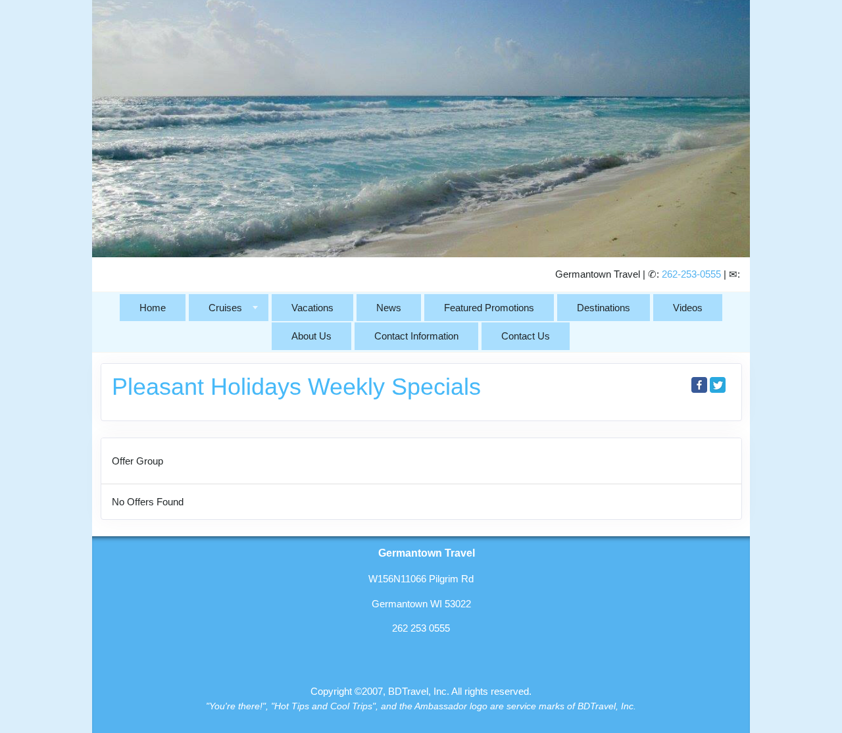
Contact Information (416, 335)
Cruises (225, 307)
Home (152, 307)
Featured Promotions (489, 307)
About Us (311, 335)
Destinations (603, 307)
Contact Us (525, 335)
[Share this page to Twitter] (718, 385)
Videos (688, 307)
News (388, 307)
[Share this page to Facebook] (699, 385)
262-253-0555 (691, 274)
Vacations (312, 307)
